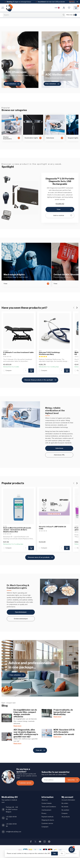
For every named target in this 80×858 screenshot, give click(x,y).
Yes (54, 853)
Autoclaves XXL (59, 455)
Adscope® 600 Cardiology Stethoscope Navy (49, 353)
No (62, 853)
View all (39, 750)
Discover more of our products (38, 557)
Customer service (25, 783)
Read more (17, 726)
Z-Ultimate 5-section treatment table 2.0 (18, 353)
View (58, 209)
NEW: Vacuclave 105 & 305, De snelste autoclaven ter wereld (64, 732)
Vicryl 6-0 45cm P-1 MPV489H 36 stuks (52, 528)
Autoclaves (59, 448)
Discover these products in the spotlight (38, 380)
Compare (8, 370)
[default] (40, 523)
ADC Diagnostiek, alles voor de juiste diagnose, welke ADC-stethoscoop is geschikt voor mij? (26, 733)
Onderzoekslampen (21, 619)
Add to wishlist (58, 215)
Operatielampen (21, 612)
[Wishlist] (69, 8)
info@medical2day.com (13, 832)
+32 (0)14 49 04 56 (11, 818)
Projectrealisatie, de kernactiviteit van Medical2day (63, 712)
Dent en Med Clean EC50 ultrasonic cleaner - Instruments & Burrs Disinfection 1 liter (17, 530)
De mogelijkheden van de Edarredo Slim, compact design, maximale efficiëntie (25, 713)
